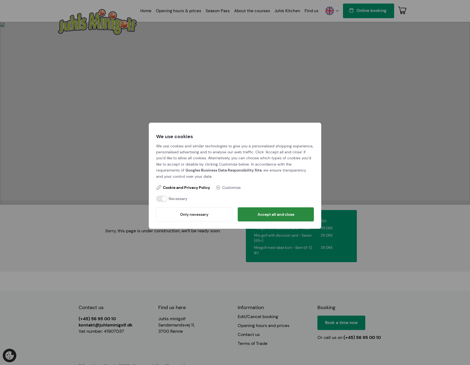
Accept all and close (276, 214)
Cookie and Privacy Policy (186, 187)
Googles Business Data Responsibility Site (223, 170)
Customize (231, 187)
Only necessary (194, 214)
